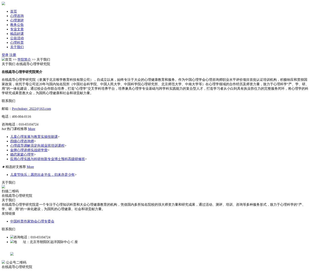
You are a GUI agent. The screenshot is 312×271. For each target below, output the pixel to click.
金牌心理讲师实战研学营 (29, 150)
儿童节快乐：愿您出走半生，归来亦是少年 (42, 174)
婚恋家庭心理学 (22, 154)
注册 (12, 55)
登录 (5, 55)
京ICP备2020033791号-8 (27, 249)
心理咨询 (17, 16)
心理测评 (17, 20)
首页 (13, 11)
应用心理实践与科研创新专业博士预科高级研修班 (47, 159)
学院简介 (24, 59)
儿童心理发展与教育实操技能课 (34, 136)
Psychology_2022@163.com (31, 108)
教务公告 (17, 25)
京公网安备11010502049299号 (36, 254)
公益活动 (17, 38)
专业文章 (17, 29)
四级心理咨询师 (22, 141)
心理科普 (17, 42)
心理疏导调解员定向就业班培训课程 (37, 145)
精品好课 (17, 33)
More (31, 129)
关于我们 (17, 47)
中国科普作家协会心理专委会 (32, 221)
